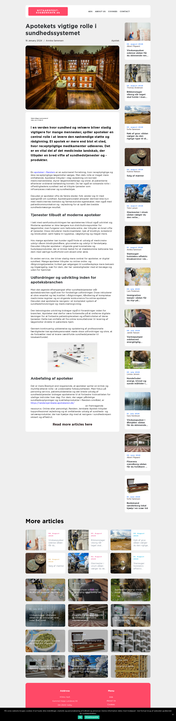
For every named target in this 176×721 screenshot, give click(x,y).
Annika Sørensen (55, 40)
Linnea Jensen (133, 374)
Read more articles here (72, 424)
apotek (115, 40)
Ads (90, 11)
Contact (125, 11)
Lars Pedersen (133, 291)
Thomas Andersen (135, 88)
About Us (100, 11)
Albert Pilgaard (133, 46)
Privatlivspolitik (92, 717)
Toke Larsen (132, 208)
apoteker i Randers (44, 172)
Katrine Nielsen (133, 171)
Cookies (112, 11)
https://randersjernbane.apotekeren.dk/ (53, 403)
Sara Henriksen (133, 416)
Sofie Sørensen (133, 129)
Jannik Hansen (133, 333)
